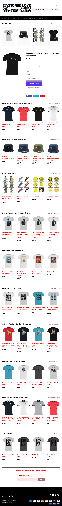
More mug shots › (55, 288)
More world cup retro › (54, 397)
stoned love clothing (11, 500)
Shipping (11, 495)
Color (27, 71)
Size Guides (5, 496)
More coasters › (56, 173)
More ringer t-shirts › (54, 103)
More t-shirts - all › (55, 433)
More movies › (56, 250)
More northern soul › (54, 361)
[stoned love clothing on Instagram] (58, 495)
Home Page (6, 18)
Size (27, 65)
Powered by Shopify (7, 502)
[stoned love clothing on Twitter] (50, 495)
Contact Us (5, 495)
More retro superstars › (54, 213)
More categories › (55, 23)
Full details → (29, 93)
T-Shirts (16, 18)
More (41, 18)
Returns (17, 495)
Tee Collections (29, 18)
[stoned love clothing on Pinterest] (55, 495)
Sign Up (41, 479)
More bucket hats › (55, 139)
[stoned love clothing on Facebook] (53, 495)
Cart (56, 9)
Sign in (47, 5)
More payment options (34, 87)
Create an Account (56, 5)
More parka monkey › (54, 324)
